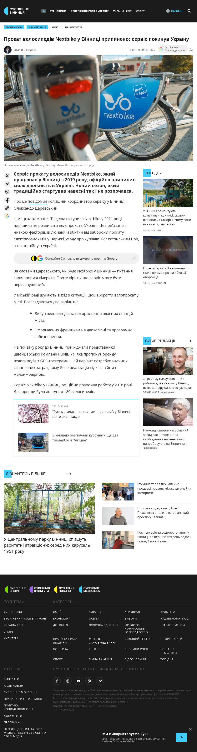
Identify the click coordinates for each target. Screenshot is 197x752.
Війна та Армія (100, 659)
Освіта (94, 618)
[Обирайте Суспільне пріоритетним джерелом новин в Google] (7, 216)
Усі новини (58, 11)
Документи (13, 716)
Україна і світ (122, 11)
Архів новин (13, 685)
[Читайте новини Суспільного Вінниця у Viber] (89, 681)
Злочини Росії (136, 649)
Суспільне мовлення (21, 692)
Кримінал (132, 612)
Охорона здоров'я (103, 625)
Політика (60, 649)
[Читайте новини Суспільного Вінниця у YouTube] (78, 681)
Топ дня (166, 659)
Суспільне (123, 702)
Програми (12, 722)
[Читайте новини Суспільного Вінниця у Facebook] (57, 681)
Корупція (96, 612)
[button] (7, 175)
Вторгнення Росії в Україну (90, 11)
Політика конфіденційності (18, 707)
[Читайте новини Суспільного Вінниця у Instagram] (68, 681)
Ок (181, 737)
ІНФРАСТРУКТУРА (37, 27)
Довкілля (60, 625)
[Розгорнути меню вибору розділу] (43, 11)
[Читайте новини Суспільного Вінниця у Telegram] (100, 681)
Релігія (94, 649)
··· (153, 10)
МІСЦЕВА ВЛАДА (14, 27)
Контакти (11, 679)
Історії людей (171, 639)
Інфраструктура (73, 27)
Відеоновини (135, 659)
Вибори (131, 618)
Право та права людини (65, 640)
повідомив (37, 201)
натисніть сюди (107, 705)
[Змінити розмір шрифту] (191, 50)
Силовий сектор (138, 639)
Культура (11, 638)
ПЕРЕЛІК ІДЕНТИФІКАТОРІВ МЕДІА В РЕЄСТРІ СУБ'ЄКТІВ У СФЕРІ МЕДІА (25, 732)
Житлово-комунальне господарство (136, 628)
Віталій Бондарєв (24, 50)
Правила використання (23, 699)
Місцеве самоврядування (103, 640)
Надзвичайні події (175, 618)
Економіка (61, 618)
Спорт (140, 11)
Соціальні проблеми (168, 651)
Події (57, 612)
